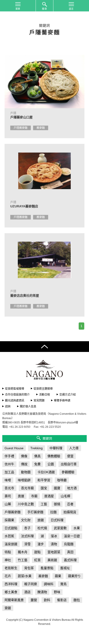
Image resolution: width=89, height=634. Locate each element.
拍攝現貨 (69, 512)
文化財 (26, 520)
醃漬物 (42, 592)
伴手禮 (9, 456)
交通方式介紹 (67, 394)
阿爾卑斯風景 (14, 600)
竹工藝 (22, 560)
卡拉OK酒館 (46, 472)
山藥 (8, 504)
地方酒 (72, 488)
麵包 (76, 600)
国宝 (44, 488)
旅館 (40, 520)
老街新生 (11, 568)
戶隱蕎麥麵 (20, 127)
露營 (34, 600)
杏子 (27, 528)
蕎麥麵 (41, 127)
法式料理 (27, 536)
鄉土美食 (11, 592)
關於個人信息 (28, 406)
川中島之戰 (26, 504)
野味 (57, 592)
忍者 (70, 504)
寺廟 (34, 496)
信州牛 (9, 464)
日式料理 (57, 520)
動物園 (26, 472)
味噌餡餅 (24, 480)
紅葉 (37, 560)
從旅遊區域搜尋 (14, 388)
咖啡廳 (62, 480)
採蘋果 (9, 520)
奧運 (21, 496)
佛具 (37, 456)
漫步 (40, 544)
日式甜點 (11, 528)
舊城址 (65, 568)
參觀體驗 (68, 472)
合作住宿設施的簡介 (17, 394)
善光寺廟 (27, 488)
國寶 (57, 488)
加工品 (9, 472)
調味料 (48, 584)
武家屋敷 (60, 528)
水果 (76, 528)
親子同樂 (30, 584)
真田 (70, 552)
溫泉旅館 (11, 544)
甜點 (37, 552)
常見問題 (39, 400)
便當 (70, 456)
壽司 (8, 496)
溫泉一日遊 (72, 536)
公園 (50, 464)
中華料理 (56, 448)
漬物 (54, 544)
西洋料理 (11, 584)
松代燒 (42, 528)
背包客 (29, 568)
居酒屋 (49, 496)
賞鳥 (63, 584)
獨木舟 (22, 552)
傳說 (24, 464)
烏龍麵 (68, 544)
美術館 (52, 560)
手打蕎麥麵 (35, 512)
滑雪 (27, 544)
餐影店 (62, 600)
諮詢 (7, 406)
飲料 (47, 600)
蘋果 (58, 576)
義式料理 (70, 560)
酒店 (27, 592)
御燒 (57, 504)
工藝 (44, 504)
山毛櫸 (65, 496)
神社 (8, 560)
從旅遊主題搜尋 (43, 388)
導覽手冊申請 (62, 400)
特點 (8, 552)
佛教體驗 (53, 456)
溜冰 (54, 536)
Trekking (36, 448)
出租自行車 (69, 464)
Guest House (14, 448)
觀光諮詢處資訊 (14, 400)
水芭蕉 (9, 536)
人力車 (74, 448)
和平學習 (43, 480)
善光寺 (9, 488)
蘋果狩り (74, 576)
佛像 (24, 456)
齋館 (8, 608)
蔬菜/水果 (24, 576)
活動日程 (44, 394)
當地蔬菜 (53, 552)
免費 (37, 464)
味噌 (8, 480)
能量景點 (47, 568)
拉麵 (53, 512)
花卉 (8, 576)
